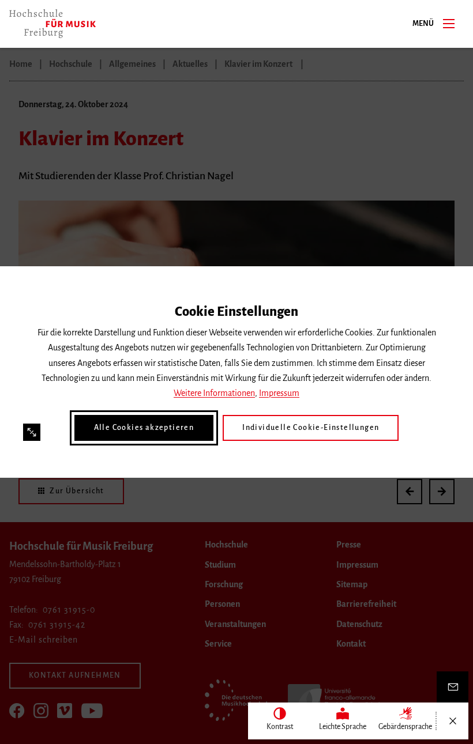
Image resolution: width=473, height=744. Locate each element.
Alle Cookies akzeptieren (144, 428)
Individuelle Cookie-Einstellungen (310, 428)
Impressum (279, 393)
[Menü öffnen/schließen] (452, 721)
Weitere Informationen (214, 393)
